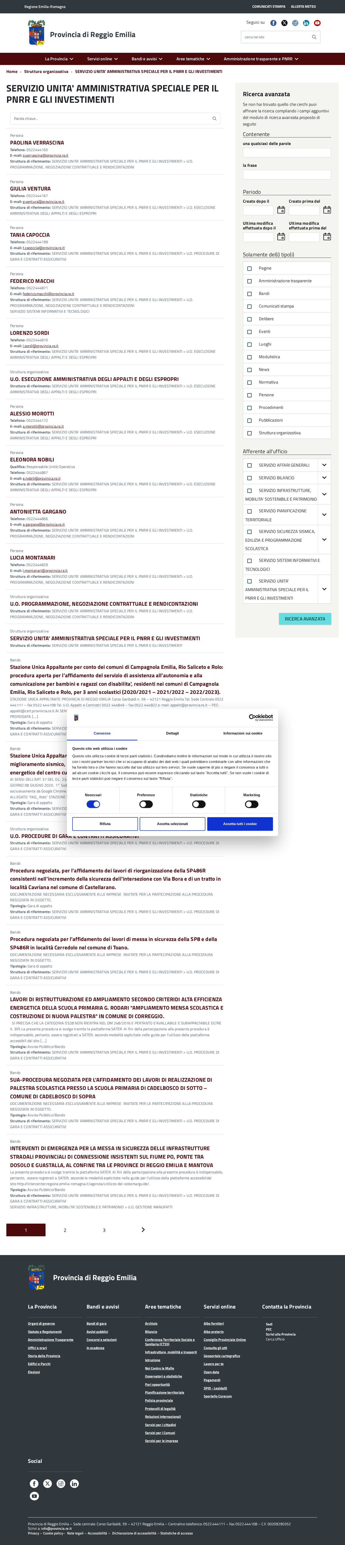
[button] (324, 465)
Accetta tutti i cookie (240, 824)
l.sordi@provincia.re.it (40, 346)
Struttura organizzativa (279, 433)
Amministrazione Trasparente (50, 1339)
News (263, 369)
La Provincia (56, 59)
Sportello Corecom (218, 1396)
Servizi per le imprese (161, 1440)
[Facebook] (273, 23)
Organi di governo (41, 1323)
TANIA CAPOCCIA (30, 235)
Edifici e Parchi (39, 1363)
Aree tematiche (190, 59)
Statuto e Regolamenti (45, 1331)
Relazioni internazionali (163, 1416)
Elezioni (34, 1372)
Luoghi (264, 344)
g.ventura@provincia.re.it (43, 201)
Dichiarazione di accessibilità (134, 1533)
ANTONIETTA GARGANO (38, 511)
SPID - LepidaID (215, 1388)
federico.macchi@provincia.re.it (48, 294)
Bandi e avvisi (144, 59)
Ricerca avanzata (305, 618)
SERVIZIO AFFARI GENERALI (284, 465)
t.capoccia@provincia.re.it (44, 248)
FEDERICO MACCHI (32, 281)
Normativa (268, 382)
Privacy (33, 1533)
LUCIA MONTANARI (32, 557)
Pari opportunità (157, 1384)
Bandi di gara (97, 1323)
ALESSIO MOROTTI (32, 413)
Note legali (75, 1533)
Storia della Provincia (44, 1356)
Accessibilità (97, 1533)
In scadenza (95, 1348)
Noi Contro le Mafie (159, 1368)
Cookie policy (53, 1533)
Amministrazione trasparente (285, 281)
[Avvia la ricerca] (314, 37)
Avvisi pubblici (97, 1331)
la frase (250, 165)
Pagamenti (212, 1380)
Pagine (264, 268)
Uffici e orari (37, 1348)
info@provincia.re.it (56, 1528)
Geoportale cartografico (222, 1356)
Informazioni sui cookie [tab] (242, 733)
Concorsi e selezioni (102, 1339)
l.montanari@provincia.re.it (45, 570)
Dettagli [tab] (172, 733)
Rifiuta (105, 824)
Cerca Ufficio (275, 1338)
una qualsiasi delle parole (267, 144)
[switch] (146, 804)
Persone (266, 395)
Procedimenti (270, 407)
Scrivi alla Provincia (281, 1334)
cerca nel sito (254, 37)
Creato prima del (304, 201)
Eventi (264, 331)
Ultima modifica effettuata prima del (308, 226)
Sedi (269, 1323)
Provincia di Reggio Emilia (92, 34)
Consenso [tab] (102, 733)
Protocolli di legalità (160, 1408)
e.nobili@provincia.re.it (41, 478)
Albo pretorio (214, 1331)
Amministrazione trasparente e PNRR (258, 59)
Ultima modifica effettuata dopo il (259, 226)
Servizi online (99, 59)
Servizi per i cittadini (160, 1424)
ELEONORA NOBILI (32, 459)
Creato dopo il (256, 201)
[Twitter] (284, 23)
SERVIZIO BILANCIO (276, 478)
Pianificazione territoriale (164, 1392)
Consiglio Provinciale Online (225, 1339)
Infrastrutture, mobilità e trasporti (171, 1352)
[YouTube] (317, 23)
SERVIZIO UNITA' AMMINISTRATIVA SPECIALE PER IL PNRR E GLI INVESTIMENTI (277, 589)
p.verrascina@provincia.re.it (45, 155)
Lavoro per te (214, 1363)
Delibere (266, 319)
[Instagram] (295, 23)
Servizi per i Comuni (160, 1432)
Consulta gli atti (215, 1348)
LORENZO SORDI (29, 333)
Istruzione (152, 1360)
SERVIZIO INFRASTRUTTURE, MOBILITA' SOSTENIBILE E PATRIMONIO (281, 494)
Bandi (263, 293)
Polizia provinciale (159, 1400)
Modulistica (269, 357)
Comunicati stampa (276, 306)
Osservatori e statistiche (163, 1376)
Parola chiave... (26, 118)
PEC (269, 1329)
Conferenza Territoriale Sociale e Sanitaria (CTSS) (170, 1342)
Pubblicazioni (270, 420)
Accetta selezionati (172, 824)
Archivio (151, 1323)
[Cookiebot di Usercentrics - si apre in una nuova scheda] (252, 717)
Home (11, 71)
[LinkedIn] (306, 23)
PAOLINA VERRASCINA (37, 142)
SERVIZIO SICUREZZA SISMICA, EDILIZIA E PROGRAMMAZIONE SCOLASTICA (280, 540)
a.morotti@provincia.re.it (43, 426)
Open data (211, 1372)
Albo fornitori (214, 1323)
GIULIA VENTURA (30, 188)
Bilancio (151, 1331)
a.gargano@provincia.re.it (44, 524)
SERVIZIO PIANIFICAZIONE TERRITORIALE (276, 515)
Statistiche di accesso (176, 1533)
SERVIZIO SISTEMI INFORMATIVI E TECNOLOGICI (282, 564)
